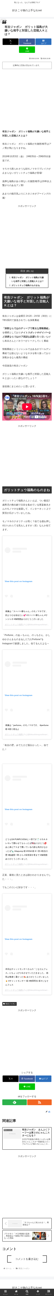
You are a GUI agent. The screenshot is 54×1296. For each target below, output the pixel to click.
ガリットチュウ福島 (14, 624)
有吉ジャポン (10, 1004)
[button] (48, 722)
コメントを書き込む (27, 1259)
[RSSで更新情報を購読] (39, 1102)
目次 (22, 270)
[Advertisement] (27, 98)
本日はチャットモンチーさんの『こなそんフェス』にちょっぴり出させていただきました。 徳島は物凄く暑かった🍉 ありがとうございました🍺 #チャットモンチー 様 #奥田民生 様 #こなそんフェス (27, 977)
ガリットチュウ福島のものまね (26, 285)
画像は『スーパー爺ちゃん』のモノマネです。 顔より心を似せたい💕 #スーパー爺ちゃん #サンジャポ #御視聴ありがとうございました (26, 615)
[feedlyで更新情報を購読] (14, 1102)
